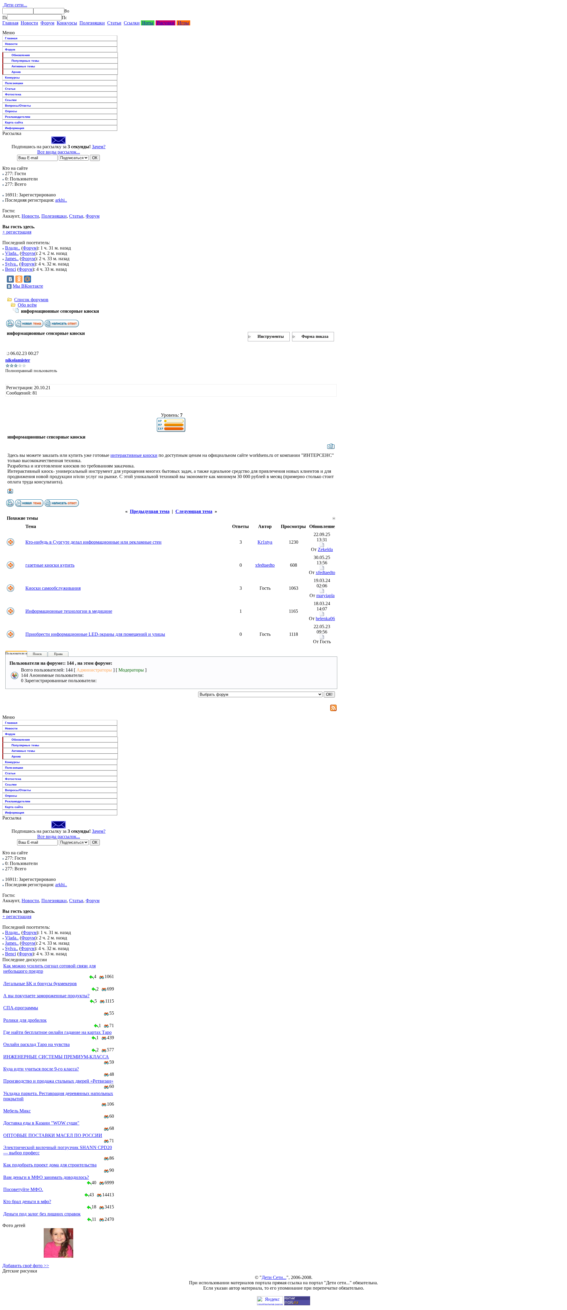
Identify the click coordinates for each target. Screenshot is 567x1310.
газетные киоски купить (49, 565)
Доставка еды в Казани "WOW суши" (41, 1122)
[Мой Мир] (27, 279)
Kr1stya (265, 542)
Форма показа (315, 336)
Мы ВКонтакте (28, 286)
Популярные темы (25, 60)
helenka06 (325, 618)
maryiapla (325, 595)
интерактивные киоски (133, 455)
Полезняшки (92, 22)
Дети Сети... (274, 1277)
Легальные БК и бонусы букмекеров (40, 983)
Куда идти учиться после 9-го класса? (41, 1068)
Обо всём (27, 304)
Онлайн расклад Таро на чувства (36, 1044)
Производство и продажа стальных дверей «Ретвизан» (58, 1080)
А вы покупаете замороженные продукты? (46, 995)
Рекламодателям (17, 116)
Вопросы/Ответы (18, 105)
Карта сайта (14, 122)
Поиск (37, 654)
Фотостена (13, 94)
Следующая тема (193, 511)
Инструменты (271, 336)
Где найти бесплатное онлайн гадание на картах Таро (57, 1032)
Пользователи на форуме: (23, 653)
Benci (10, 269)
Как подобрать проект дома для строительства (50, 1164)
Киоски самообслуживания (53, 588)
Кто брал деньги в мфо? (27, 1201)
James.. (12, 258)
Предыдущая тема (150, 511)
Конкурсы (67, 22)
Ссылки (132, 22)
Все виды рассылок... (58, 151)
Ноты (147, 22)
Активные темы (23, 66)
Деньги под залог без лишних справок (42, 1213)
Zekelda (325, 549)
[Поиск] (4, 17)
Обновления (21, 55)
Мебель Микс (17, 1110)
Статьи (114, 22)
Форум (47, 22)
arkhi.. (61, 200)
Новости (29, 22)
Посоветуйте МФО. (23, 1189)
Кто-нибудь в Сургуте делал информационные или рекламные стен (93, 542)
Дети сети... (14, 4)
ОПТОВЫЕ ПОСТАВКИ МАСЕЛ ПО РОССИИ (52, 1135)
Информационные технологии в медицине (68, 611)
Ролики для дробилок (25, 1020)
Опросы (11, 111)
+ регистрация (16, 231)
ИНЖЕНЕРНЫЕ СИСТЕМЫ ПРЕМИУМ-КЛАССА (56, 1056)
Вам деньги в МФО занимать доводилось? (46, 1177)
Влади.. (12, 247)
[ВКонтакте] (10, 279)
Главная (10, 22)
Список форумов (31, 299)
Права (58, 654)
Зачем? (98, 146)
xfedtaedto (265, 565)
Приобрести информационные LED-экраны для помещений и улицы (95, 634)
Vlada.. (12, 253)
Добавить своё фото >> (25, 1265)
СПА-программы (20, 1007)
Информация (14, 128)
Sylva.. (11, 263)
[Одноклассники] (18, 279)
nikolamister (17, 360)
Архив (16, 72)
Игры (183, 22)
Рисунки (165, 22)
